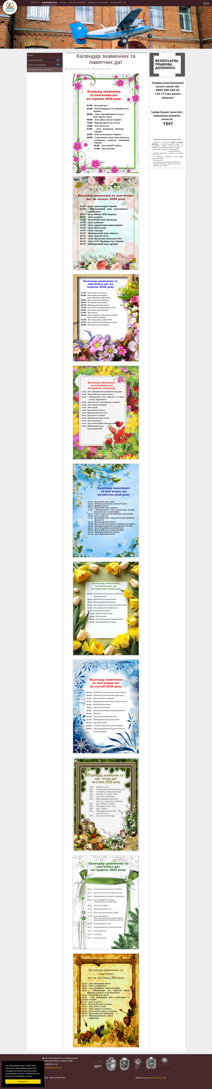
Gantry (153, 1078)
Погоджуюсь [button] (23, 1081)
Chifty (164, 1078)
